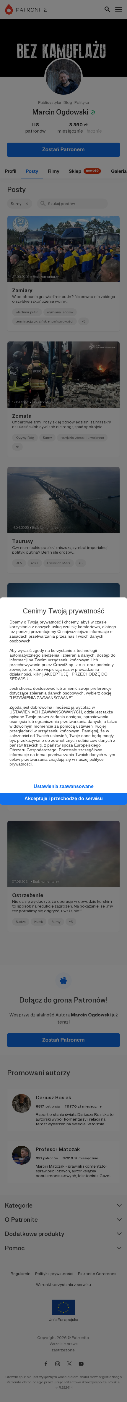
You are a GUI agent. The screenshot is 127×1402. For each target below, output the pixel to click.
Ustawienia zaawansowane (64, 786)
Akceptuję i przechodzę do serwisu (64, 798)
